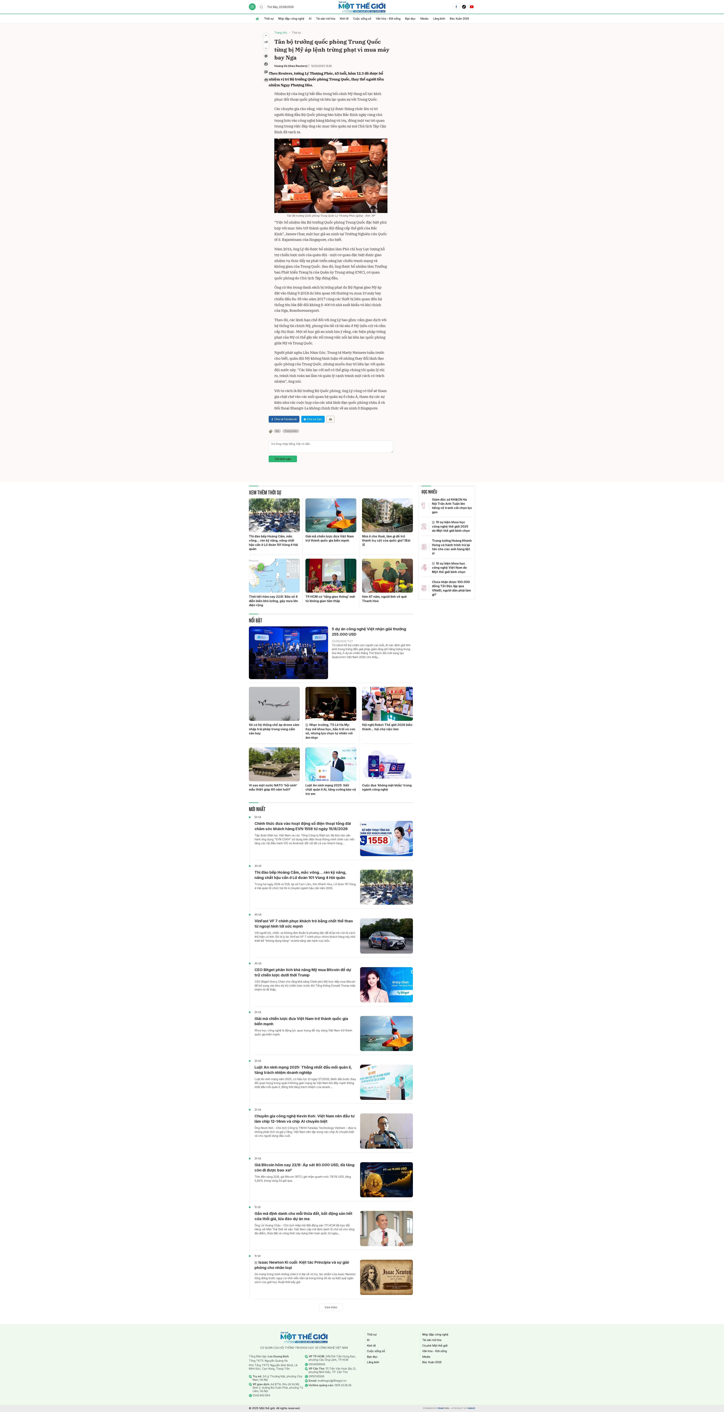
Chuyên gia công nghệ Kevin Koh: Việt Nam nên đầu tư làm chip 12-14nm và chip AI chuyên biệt (305, 1119)
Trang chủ (280, 32)
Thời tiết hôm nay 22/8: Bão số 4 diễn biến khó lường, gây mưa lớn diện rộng (273, 601)
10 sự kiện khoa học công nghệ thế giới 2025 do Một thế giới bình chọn (451, 526)
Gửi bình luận (283, 458)
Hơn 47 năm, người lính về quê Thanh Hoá (384, 599)
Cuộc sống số (362, 18)
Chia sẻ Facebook (285, 419)
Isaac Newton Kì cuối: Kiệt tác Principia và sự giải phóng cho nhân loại (302, 1265)
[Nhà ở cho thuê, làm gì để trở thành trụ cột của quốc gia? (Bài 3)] (387, 515)
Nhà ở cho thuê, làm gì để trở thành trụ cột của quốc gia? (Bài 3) (386, 540)
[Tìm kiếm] (261, 6)
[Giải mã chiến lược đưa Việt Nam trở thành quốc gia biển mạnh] (330, 515)
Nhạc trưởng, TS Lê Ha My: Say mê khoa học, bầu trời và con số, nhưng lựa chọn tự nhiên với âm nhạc (330, 731)
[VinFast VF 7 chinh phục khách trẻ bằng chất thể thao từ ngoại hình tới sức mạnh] (386, 936)
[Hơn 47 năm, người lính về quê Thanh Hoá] (387, 576)
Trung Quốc (290, 431)
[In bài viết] (266, 80)
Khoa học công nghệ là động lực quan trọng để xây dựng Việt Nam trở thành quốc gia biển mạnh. (303, 1032)
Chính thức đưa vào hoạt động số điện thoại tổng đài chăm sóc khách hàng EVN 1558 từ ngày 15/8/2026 (303, 826)
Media (424, 18)
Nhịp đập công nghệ (291, 18)
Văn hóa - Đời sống (388, 18)
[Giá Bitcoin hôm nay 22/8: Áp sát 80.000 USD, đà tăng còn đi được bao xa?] (386, 1179)
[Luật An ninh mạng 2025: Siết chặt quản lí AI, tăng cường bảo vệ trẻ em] (330, 764)
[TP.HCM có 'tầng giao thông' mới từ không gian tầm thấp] (330, 576)
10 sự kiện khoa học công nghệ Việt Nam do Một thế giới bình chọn (449, 568)
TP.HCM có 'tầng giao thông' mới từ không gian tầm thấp (330, 599)
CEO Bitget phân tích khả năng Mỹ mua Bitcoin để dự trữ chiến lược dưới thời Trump (303, 972)
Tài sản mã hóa (325, 18)
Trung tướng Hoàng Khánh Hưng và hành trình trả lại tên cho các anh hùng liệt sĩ (452, 547)
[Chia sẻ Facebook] (266, 64)
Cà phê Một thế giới (435, 1345)
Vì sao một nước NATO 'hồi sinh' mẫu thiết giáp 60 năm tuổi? (273, 787)
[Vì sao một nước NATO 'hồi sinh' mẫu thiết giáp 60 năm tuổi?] (274, 764)
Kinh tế (344, 18)
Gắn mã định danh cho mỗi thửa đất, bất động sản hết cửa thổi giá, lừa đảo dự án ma (303, 1216)
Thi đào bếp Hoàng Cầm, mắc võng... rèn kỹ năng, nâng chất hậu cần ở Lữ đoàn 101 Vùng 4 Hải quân (273, 542)
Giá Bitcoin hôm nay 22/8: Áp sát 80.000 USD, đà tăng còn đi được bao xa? (304, 1167)
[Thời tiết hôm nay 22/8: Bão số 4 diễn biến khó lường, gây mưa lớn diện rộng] (274, 576)
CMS (443, 1408)
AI (310, 18)
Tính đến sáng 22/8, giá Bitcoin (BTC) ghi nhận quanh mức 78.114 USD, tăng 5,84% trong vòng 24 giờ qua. (303, 1178)
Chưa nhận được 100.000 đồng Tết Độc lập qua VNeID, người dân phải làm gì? (451, 588)
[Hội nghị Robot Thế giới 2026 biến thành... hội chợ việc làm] (387, 704)
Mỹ (277, 431)
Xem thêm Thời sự (265, 491)
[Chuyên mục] (252, 6)
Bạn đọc (410, 18)
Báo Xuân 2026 (459, 18)
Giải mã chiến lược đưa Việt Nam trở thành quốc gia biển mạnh (329, 538)
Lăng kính (439, 18)
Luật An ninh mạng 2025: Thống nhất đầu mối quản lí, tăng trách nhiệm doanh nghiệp (303, 1070)
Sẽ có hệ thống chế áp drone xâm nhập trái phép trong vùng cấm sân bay (274, 729)
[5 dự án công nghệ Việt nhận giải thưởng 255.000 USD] (288, 652)
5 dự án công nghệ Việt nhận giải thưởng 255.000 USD (369, 632)
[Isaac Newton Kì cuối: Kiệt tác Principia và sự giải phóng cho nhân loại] (386, 1277)
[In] (330, 419)
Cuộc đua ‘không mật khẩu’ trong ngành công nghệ (387, 787)
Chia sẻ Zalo (314, 419)
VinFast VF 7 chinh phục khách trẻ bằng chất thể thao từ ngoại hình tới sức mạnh (304, 924)
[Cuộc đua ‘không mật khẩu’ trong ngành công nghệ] (387, 764)
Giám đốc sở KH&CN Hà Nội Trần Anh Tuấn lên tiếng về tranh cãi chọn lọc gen (452, 506)
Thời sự (269, 18)
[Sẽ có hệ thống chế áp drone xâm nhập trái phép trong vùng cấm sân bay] (274, 704)
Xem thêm (331, 1307)
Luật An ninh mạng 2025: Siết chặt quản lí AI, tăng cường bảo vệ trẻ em (330, 789)
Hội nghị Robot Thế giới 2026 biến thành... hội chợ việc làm (387, 727)
